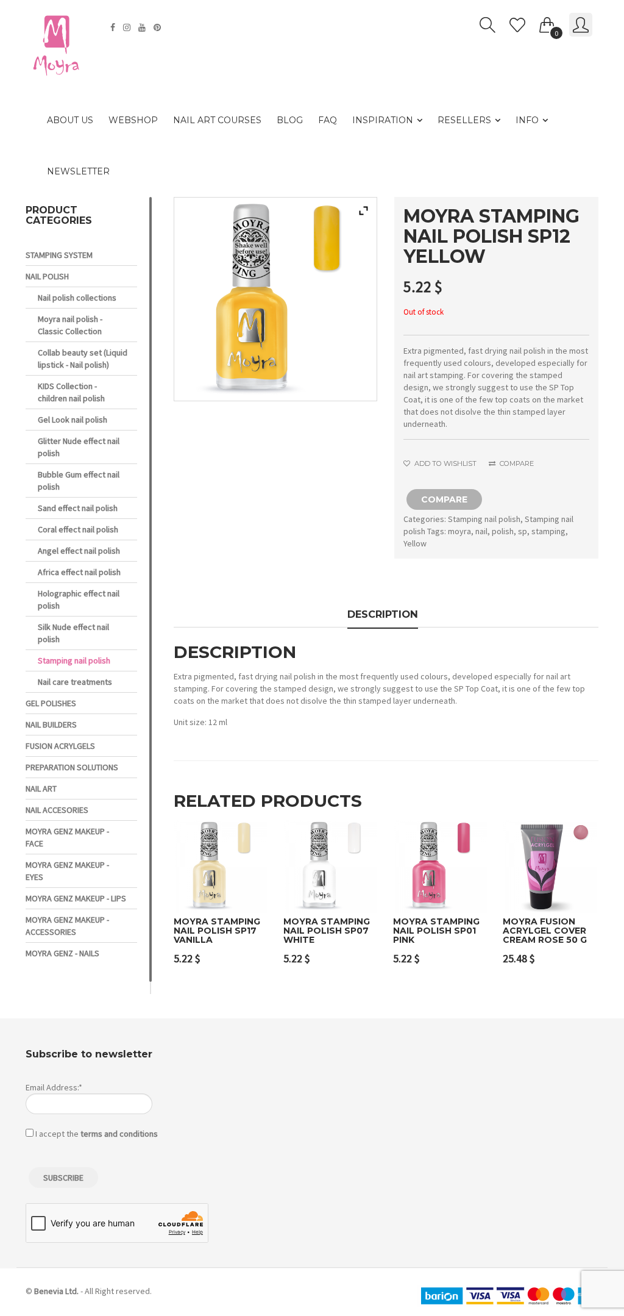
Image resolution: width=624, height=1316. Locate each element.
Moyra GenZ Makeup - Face (67, 837)
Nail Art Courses (217, 120)
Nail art (41, 788)
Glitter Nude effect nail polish (78, 447)
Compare (515, 463)
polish (503, 531)
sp (522, 531)
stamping (548, 531)
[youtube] (143, 27)
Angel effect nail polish (79, 550)
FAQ (327, 120)
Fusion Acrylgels (60, 745)
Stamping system (59, 254)
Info (527, 120)
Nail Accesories (57, 809)
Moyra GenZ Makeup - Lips (76, 898)
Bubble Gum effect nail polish (78, 480)
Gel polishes (51, 703)
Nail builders (51, 724)
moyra (459, 531)
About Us (70, 120)
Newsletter (78, 171)
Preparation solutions (72, 767)
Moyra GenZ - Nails (62, 953)
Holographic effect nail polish (78, 599)
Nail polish (47, 276)
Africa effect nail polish (79, 572)
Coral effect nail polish (78, 529)
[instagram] (128, 27)
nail (481, 531)
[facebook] (114, 27)
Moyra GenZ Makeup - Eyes (67, 870)
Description (382, 614)
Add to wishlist (444, 463)
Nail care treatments (75, 681)
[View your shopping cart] (547, 22)
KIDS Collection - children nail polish (71, 392)
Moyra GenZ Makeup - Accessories (67, 925)
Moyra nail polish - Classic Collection (70, 325)
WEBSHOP (133, 120)
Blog (290, 120)
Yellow (415, 543)
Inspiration (382, 120)
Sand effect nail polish (78, 507)
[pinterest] (159, 27)
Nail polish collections (77, 297)
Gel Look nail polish (72, 419)
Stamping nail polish (484, 518)
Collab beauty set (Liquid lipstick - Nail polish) (82, 358)
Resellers (464, 120)
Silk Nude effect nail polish (73, 633)
